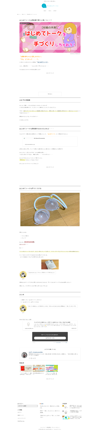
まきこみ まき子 (58, 342)
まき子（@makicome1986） (36, 352)
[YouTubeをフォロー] (33, 358)
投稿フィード (21, 415)
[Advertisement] (50, 82)
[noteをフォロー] (35, 358)
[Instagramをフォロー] (31, 358)
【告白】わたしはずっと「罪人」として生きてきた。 (50, 416)
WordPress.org (21, 421)
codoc (66, 342)
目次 (49, 94)
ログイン (20, 412)
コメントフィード (22, 418)
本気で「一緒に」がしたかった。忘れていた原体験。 (50, 411)
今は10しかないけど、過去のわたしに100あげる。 (49, 407)
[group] (26, 370)
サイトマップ (43, 427)
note (42, 403)
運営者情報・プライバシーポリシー (53, 427)
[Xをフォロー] (29, 358)
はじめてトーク (43, 62)
